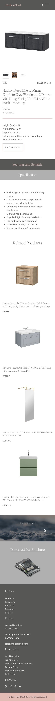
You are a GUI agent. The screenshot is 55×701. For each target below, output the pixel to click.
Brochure (9, 609)
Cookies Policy (12, 656)
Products (9, 598)
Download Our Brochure (27, 550)
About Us (9, 605)
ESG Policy (10, 674)
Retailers (9, 612)
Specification (27, 175)
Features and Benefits (27, 165)
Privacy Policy (11, 667)
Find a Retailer (12, 147)
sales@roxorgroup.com (16, 643)
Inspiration (10, 602)
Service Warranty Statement (18, 663)
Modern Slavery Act (14, 670)
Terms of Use (11, 660)
